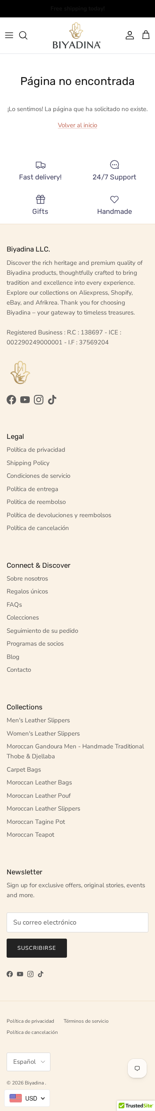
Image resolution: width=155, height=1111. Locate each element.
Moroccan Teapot (30, 834)
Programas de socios (35, 643)
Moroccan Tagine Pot (36, 822)
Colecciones (23, 617)
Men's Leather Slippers (38, 720)
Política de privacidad (36, 449)
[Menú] (9, 35)
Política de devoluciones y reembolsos (59, 515)
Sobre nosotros (27, 578)
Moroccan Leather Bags (39, 782)
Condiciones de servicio (38, 476)
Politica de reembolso (36, 502)
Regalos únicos (27, 591)
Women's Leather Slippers (43, 733)
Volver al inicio (77, 125)
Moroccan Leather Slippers (43, 808)
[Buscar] (27, 35)
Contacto (19, 670)
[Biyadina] (77, 35)
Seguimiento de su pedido (42, 631)
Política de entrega (32, 489)
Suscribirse (36, 948)
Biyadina (35, 1083)
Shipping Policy (28, 463)
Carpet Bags (24, 769)
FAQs (14, 604)
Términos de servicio (86, 1021)
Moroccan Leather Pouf (39, 795)
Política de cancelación (38, 528)
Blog (13, 657)
